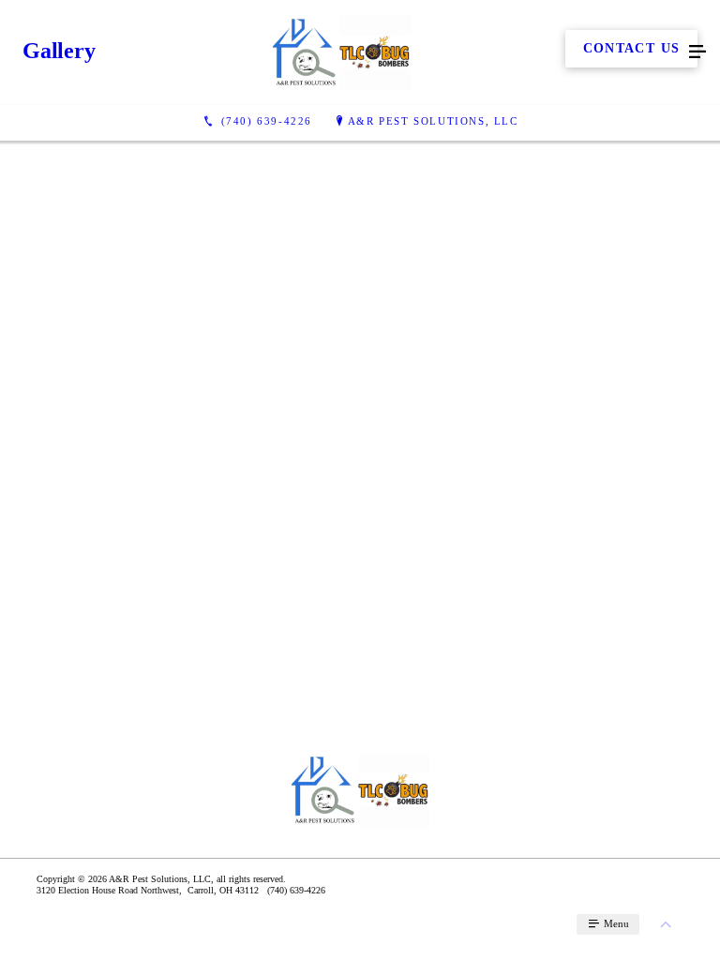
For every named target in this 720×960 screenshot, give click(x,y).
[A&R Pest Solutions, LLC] (341, 52)
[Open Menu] (697, 52)
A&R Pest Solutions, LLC (433, 121)
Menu (615, 923)
